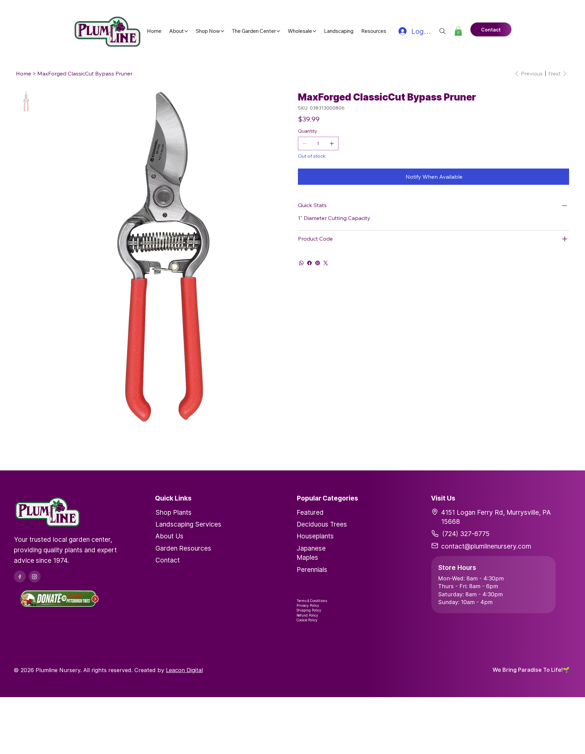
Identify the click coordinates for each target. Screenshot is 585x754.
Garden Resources (183, 548)
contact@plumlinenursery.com (486, 546)
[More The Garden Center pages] (278, 31)
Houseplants (315, 536)
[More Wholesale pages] (314, 31)
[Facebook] (309, 263)
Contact (167, 560)
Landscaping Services (188, 524)
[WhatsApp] (301, 263)
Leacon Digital (184, 670)
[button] (458, 31)
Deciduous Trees (322, 524)
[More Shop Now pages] (222, 31)
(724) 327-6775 (466, 534)
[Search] (442, 31)
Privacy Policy (308, 605)
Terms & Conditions (312, 601)
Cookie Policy (307, 620)
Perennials (312, 570)
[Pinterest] (317, 263)
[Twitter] (325, 263)
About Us (169, 536)
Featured (310, 512)
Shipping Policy (309, 610)
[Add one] (332, 143)
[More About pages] (186, 31)
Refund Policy (307, 615)
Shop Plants (173, 512)
